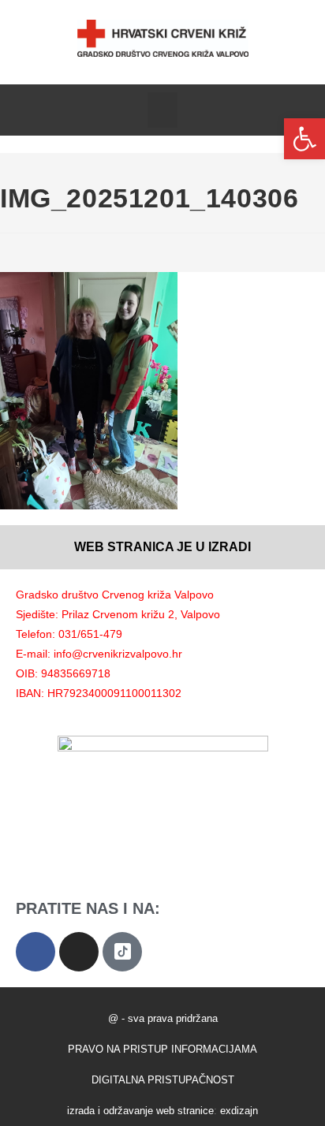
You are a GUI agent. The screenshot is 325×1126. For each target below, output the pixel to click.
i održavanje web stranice (156, 1111)
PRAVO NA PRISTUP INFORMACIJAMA (162, 1049)
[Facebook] (35, 951)
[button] (162, 110)
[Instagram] (79, 951)
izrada (81, 1111)
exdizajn (239, 1111)
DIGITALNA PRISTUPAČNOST (163, 1080)
